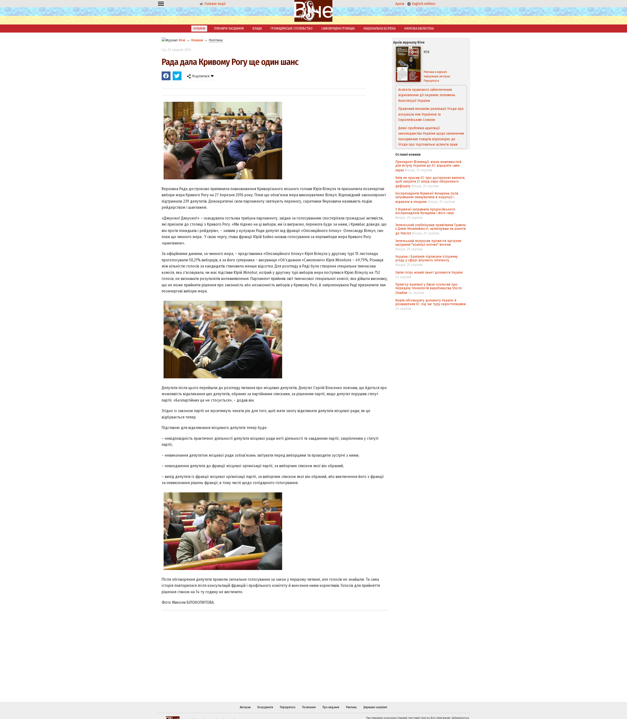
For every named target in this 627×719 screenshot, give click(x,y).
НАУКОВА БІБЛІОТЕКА (419, 28)
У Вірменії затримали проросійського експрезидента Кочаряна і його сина (425, 211)
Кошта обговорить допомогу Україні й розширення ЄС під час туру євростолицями (430, 302)
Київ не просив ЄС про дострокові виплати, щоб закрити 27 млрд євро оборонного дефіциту (430, 181)
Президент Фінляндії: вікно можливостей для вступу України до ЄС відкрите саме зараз (428, 166)
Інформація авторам (437, 76)
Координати (265, 707)
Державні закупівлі (375, 707)
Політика (216, 40)
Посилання (309, 707)
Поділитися (200, 76)
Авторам (245, 707)
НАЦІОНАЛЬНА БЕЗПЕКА (379, 28)
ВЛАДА (257, 28)
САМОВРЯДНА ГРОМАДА (338, 28)
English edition (423, 3)
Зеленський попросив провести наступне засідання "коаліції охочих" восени (428, 243)
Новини (197, 40)
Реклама (351, 707)
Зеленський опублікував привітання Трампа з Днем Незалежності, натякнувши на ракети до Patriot (430, 229)
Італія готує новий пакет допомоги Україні (429, 272)
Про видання (331, 707)
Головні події (215, 3)
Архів (399, 3)
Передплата (431, 80)
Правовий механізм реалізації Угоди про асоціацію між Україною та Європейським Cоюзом (431, 95)
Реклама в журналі (435, 72)
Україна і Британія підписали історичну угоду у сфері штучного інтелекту (426, 258)
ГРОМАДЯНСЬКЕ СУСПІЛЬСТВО (292, 28)
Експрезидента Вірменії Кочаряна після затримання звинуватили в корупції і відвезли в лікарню (426, 197)
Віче (182, 40)
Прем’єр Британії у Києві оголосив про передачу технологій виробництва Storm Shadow (428, 288)
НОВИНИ (199, 28)
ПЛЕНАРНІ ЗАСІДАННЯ (229, 28)
